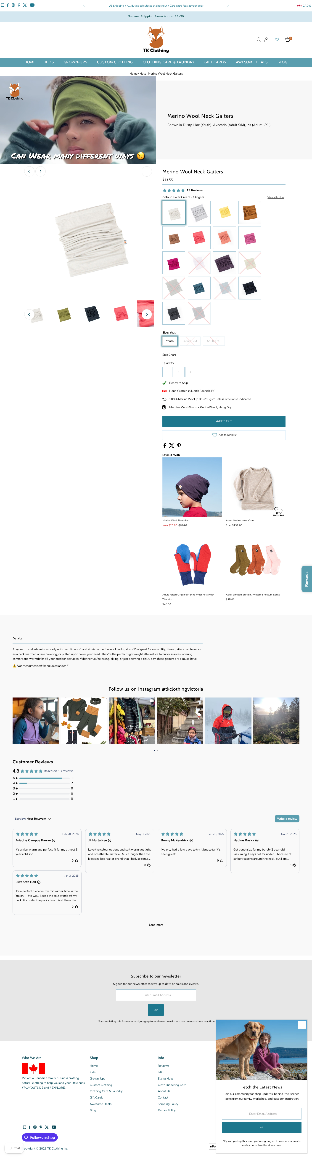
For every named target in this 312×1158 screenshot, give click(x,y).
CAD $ (307, 6)
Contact (163, 1098)
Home (29, 62)
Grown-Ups (75, 62)
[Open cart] (287, 40)
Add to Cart (224, 421)
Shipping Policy (168, 1104)
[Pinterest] (19, 5)
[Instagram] (13, 5)
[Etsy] (2, 5)
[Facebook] (8, 5)
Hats (143, 74)
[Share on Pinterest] (179, 447)
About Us (164, 1091)
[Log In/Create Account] (266, 40)
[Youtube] (32, 5)
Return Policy (167, 1110)
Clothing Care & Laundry (169, 62)
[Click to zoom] (147, 171)
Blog (283, 62)
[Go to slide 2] (157, 750)
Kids (49, 62)
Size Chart (169, 354)
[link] (36, 720)
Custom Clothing (115, 62)
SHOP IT (36, 721)
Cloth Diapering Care (172, 1085)
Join (155, 1010)
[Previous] (84, 6)
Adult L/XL (216, 342)
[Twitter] (25, 5)
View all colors (275, 197)
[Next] (228, 6)
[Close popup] (302, 1025)
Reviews (163, 1066)
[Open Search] (259, 40)
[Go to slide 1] (154, 750)
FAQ (161, 1072)
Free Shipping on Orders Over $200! (173, 6)
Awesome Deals (251, 62)
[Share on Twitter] (172, 447)
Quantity (168, 363)
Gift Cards (215, 62)
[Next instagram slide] (293, 721)
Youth (170, 341)
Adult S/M (192, 342)
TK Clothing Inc (57, 1149)
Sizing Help (165, 1079)
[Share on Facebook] (165, 447)
